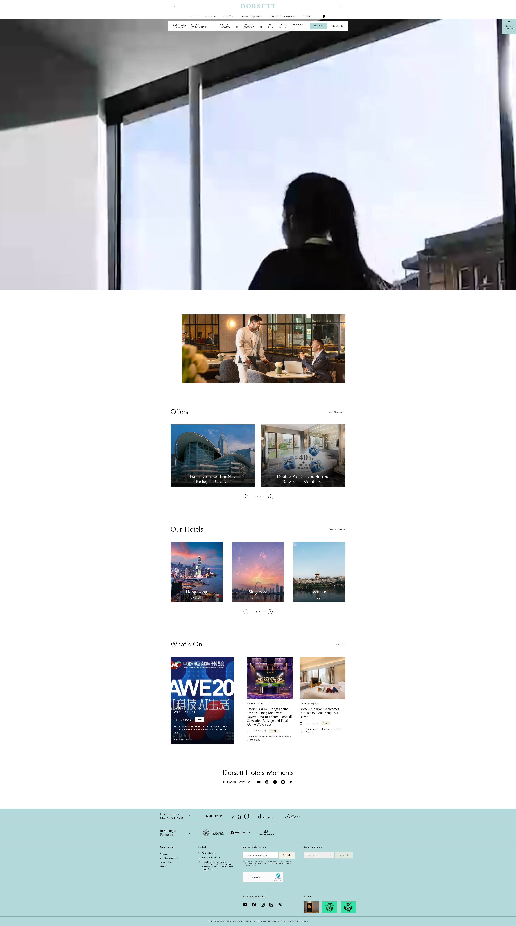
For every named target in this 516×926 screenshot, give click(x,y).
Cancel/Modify (338, 26)
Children (283, 24)
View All (338, 644)
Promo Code (297, 24)
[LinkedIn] (283, 782)
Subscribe (287, 855)
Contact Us (309, 16)
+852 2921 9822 (209, 853)
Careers (163, 854)
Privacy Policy (166, 862)
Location (195, 24)
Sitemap (163, 866)
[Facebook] (267, 782)
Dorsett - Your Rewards (282, 16)
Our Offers (228, 16)
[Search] (174, 6)
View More (175, 370)
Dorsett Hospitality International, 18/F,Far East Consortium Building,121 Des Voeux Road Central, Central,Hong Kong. (218, 865)
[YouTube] (259, 782)
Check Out (248, 24)
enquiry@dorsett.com (211, 857)
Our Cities (210, 16)
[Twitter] (291, 782)
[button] (245, 496)
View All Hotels (335, 529)
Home (194, 16)
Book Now (318, 26)
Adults (270, 24)
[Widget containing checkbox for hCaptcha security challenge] (263, 877)
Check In (224, 24)
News (199, 719)
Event (325, 723)
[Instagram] (275, 782)
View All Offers (335, 412)
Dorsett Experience (252, 16)
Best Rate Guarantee (169, 858)
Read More (178, 739)
